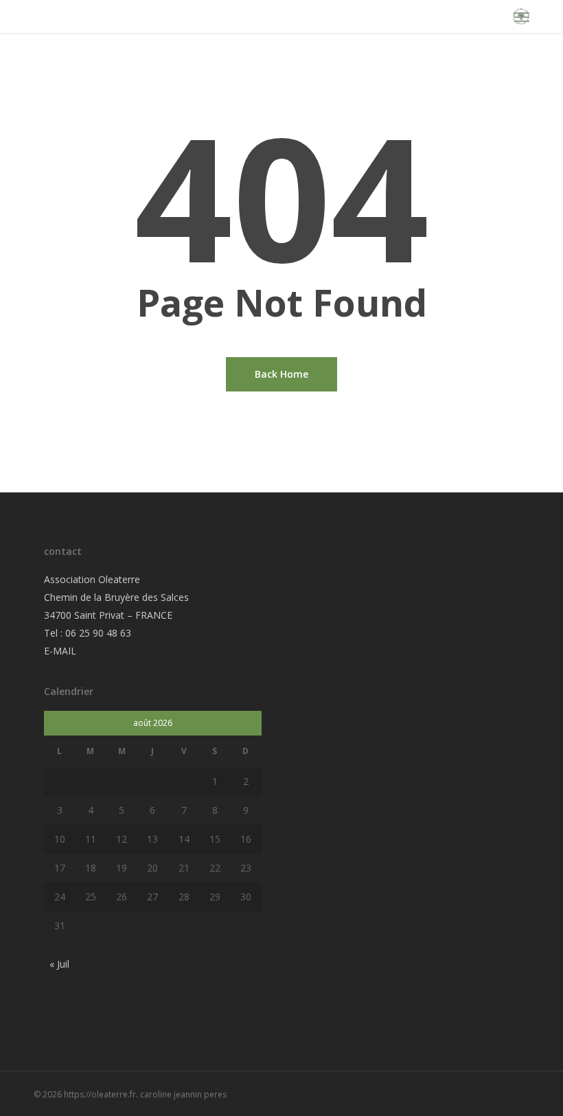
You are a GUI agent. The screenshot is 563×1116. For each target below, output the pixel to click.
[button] (521, 16)
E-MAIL (60, 650)
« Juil (59, 963)
